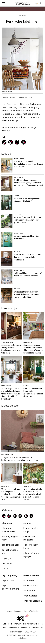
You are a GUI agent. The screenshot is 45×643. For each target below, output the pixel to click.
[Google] (4, 516)
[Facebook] (9, 516)
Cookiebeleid (8, 624)
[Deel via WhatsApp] (10, 142)
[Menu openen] (3, 3)
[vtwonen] (22, 3)
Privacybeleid (20, 624)
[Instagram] (15, 516)
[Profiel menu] (36, 3)
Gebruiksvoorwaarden (11, 627)
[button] (35, 624)
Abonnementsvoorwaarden (32, 627)
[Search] (41, 3)
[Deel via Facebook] (17, 142)
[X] (31, 516)
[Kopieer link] (4, 142)
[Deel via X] (23, 142)
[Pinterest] (26, 516)
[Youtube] (20, 516)
